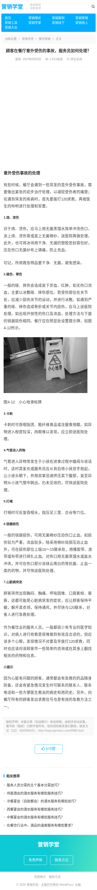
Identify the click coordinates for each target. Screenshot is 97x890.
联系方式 (61, 860)
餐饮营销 (45, 38)
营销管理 (81, 18)
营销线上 (81, 22)
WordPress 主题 (70, 884)
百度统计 (40, 876)
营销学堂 (12, 7)
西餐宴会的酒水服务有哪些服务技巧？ (35, 809)
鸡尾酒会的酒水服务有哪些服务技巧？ (35, 793)
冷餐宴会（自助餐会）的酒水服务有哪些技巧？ (42, 801)
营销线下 (58, 22)
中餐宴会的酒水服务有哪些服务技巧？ (35, 817)
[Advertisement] (48, 117)
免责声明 (35, 860)
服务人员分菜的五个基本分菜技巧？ (34, 785)
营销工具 (11, 22)
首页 (8, 18)
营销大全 (11, 27)
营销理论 (34, 18)
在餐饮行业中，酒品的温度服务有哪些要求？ (40, 825)
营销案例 (58, 18)
